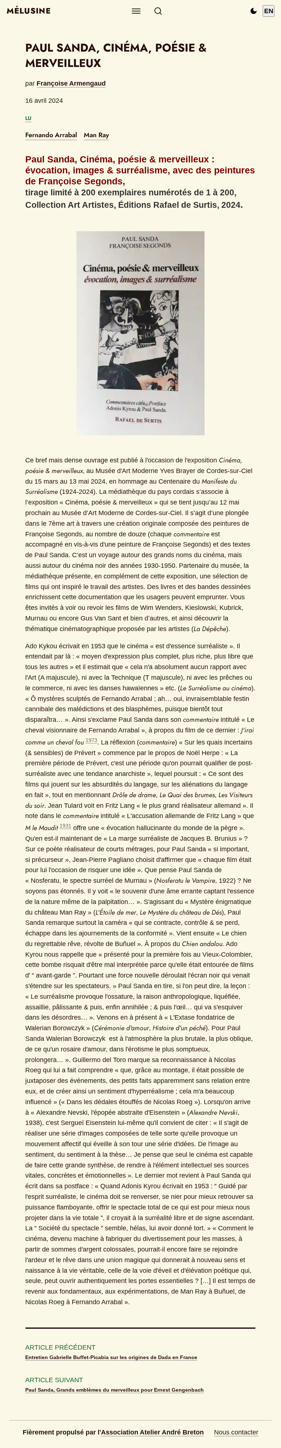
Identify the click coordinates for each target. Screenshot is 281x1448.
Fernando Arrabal (51, 135)
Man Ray (96, 135)
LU (28, 118)
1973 (91, 740)
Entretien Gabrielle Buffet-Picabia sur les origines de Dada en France (111, 1357)
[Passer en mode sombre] (253, 11)
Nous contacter (236, 1432)
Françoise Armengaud (71, 83)
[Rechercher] (158, 11)
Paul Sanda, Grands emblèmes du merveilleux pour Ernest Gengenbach (114, 1390)
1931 (65, 826)
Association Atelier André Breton (152, 1432)
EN (268, 11)
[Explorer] (136, 11)
